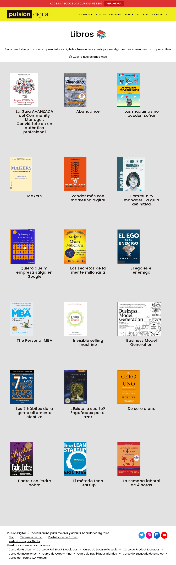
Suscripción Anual (109, 14)
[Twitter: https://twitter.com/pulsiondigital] (142, 535)
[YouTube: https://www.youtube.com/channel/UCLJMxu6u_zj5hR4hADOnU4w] (164, 535)
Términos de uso (31, 537)
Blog (11, 537)
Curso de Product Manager (141, 549)
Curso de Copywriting (57, 554)
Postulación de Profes (63, 537)
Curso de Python (20, 549)
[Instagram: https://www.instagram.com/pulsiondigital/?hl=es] (149, 535)
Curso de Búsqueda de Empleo (143, 554)
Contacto (159, 14)
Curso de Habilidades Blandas (97, 554)
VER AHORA (114, 3)
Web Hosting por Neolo (24, 541)
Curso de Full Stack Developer (57, 549)
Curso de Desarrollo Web (100, 549)
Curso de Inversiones (23, 554)
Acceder (142, 14)
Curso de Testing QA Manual (28, 558)
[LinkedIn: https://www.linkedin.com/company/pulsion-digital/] (157, 535)
